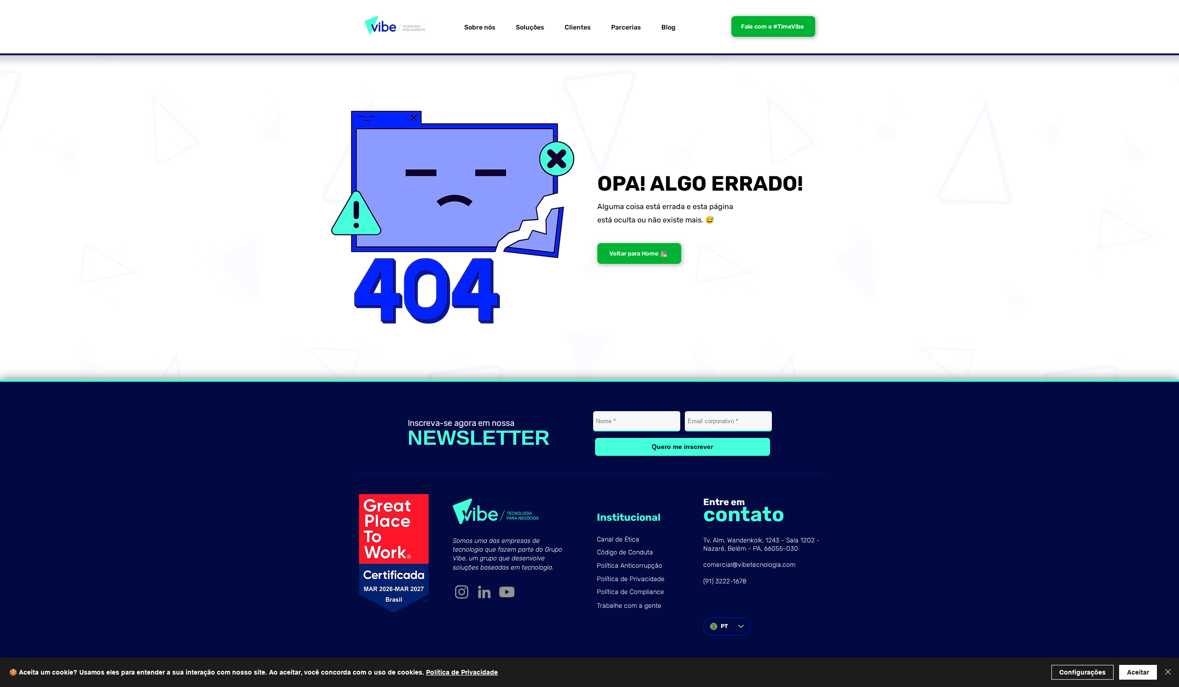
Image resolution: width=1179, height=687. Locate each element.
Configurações (1082, 672)
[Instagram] (462, 592)
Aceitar (1138, 672)
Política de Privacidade (462, 672)
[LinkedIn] (484, 592)
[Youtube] (507, 592)
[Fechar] (1167, 672)
